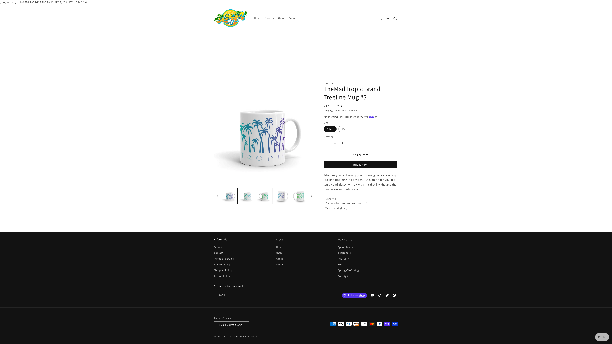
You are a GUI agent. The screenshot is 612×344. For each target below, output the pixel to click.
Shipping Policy (223, 270)
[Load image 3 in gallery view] (265, 196)
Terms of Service (224, 258)
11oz (330, 129)
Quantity (328, 136)
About (279, 258)
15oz (345, 129)
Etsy (340, 264)
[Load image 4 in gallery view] (282, 196)
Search (218, 247)
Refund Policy (222, 276)
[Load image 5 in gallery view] (299, 196)
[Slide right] (311, 195)
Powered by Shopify (248, 336)
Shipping (328, 110)
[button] (269, 18)
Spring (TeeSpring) (349, 270)
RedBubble (344, 252)
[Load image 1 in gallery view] (230, 196)
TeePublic (344, 258)
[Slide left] (217, 195)
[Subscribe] (270, 295)
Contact (218, 252)
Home (279, 247)
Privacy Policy (222, 264)
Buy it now (360, 164)
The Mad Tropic (230, 336)
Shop (279, 252)
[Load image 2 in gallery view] (247, 196)
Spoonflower (345, 247)
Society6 (343, 276)
